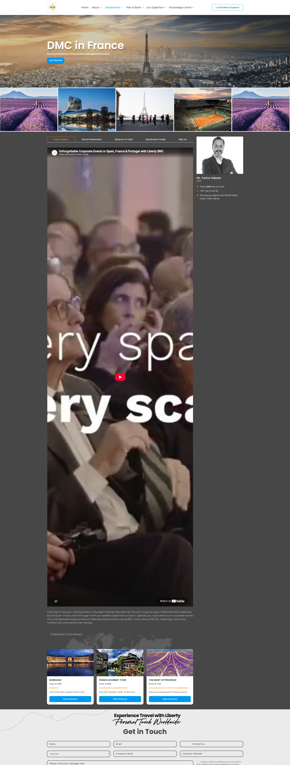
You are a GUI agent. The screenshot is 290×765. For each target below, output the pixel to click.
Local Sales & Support (227, 7)
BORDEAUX (55, 680)
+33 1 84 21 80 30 (209, 191)
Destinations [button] (113, 7)
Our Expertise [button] (155, 7)
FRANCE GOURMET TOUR (112, 680)
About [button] (96, 7)
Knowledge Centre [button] (180, 7)
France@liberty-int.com (212, 186)
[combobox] (78, 754)
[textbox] (78, 753)
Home (85, 7)
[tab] (61, 139)
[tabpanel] (120, 425)
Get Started (55, 60)
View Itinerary (70, 699)
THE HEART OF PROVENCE (162, 680)
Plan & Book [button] (133, 7)
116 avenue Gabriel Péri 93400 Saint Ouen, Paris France (218, 197)
